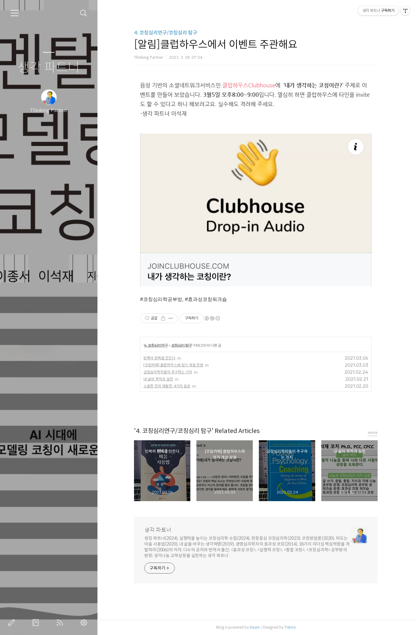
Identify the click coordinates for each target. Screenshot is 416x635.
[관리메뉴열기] (405, 10)
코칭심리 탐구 (181, 345)
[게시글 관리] (171, 318)
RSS (61, 622)
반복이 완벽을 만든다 (159, 358)
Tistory (290, 627)
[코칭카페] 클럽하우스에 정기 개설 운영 (173, 365)
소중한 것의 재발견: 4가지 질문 (166, 386)
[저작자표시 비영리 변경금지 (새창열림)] (212, 318)
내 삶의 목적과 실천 (158, 379)
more (373, 432)
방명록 (37, 622)
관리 (85, 622)
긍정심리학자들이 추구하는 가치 (167, 372)
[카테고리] (15, 13)
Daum (255, 627)
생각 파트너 (49, 67)
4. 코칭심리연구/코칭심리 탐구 (165, 33)
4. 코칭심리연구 (156, 345)
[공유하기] (163, 318)
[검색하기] (83, 13)
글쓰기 (12, 622)
